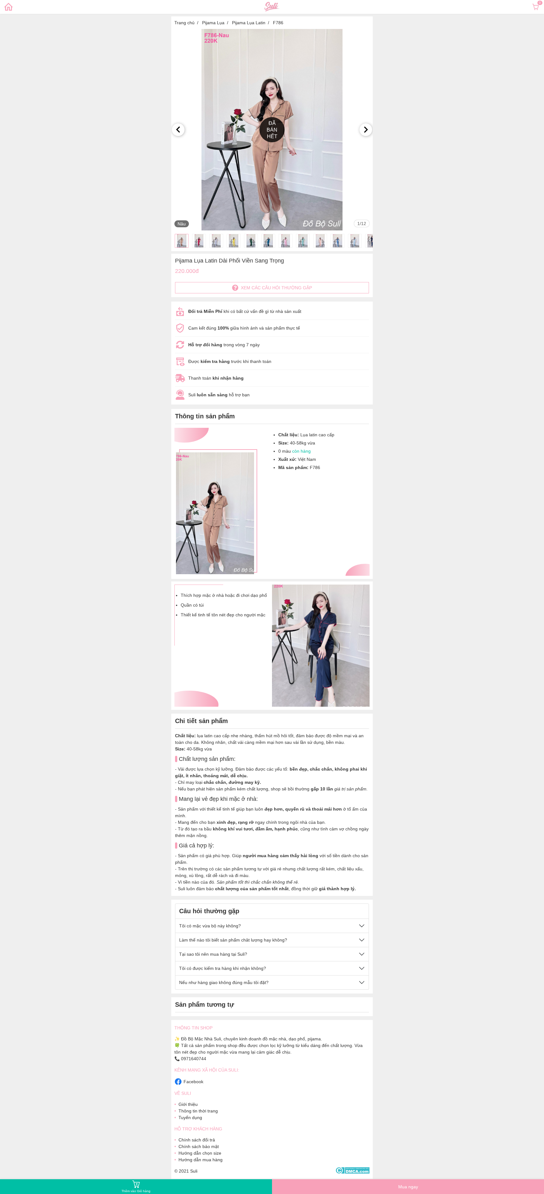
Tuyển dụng (190, 1117)
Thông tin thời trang (198, 1110)
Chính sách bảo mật (198, 1146)
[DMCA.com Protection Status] (352, 1171)
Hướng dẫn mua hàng (200, 1159)
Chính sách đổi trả (196, 1139)
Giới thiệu (188, 1104)
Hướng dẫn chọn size (199, 1153)
